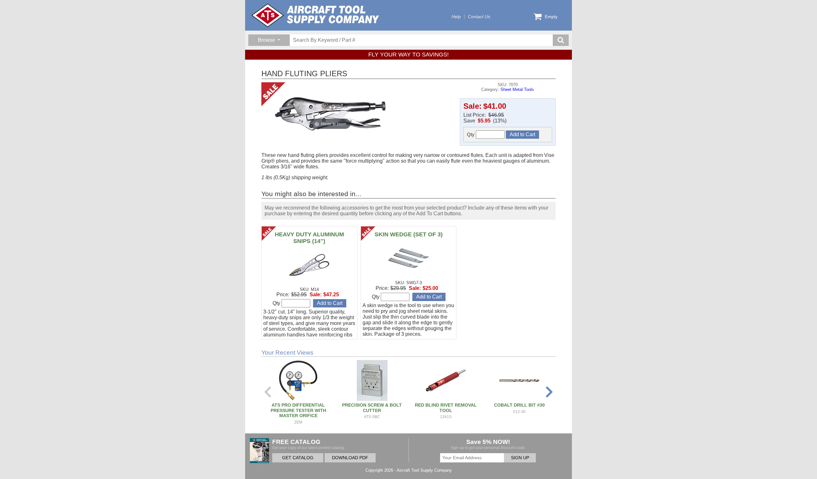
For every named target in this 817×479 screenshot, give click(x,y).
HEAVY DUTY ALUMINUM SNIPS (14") (309, 237)
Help (456, 16)
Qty (471, 134)
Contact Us (479, 16)
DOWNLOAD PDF (350, 457)
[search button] (561, 40)
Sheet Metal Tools (517, 89)
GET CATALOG (297, 457)
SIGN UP (520, 457)
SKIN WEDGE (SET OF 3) (409, 234)
